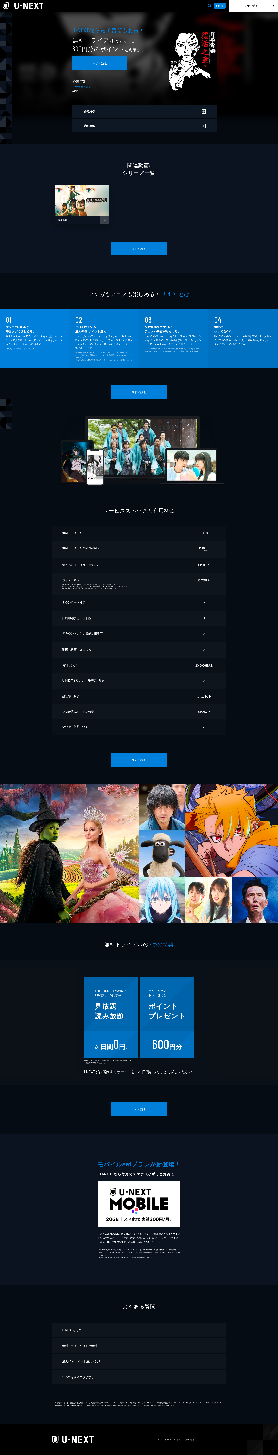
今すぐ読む (251, 6)
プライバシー (178, 1439)
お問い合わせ (189, 1439)
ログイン (220, 5)
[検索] (210, 6)
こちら (117, 360)
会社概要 (168, 1439)
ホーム (160, 1439)
